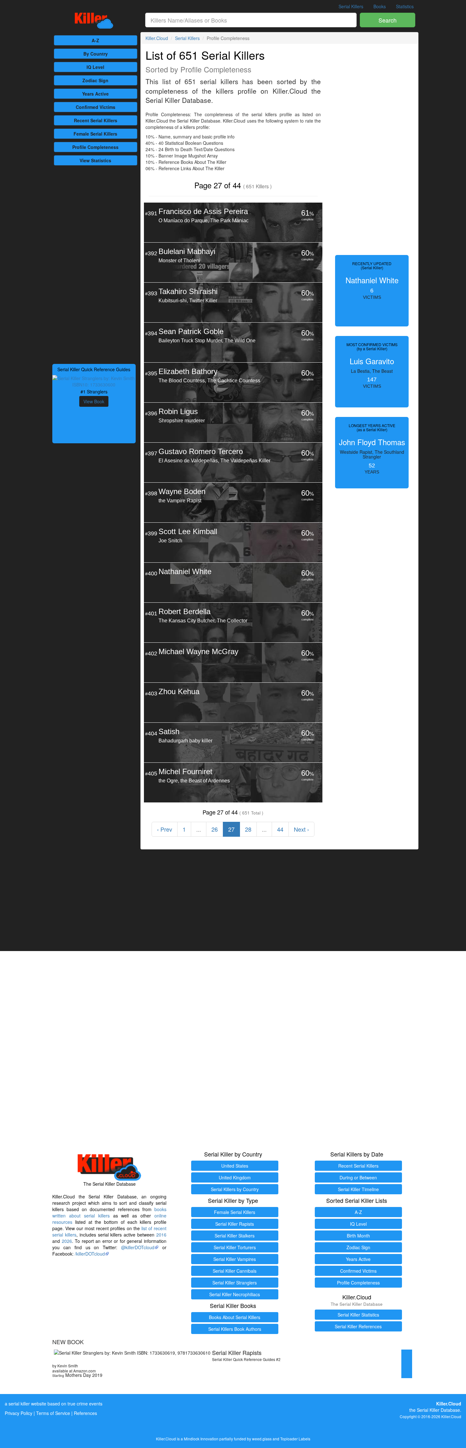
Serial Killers (351, 6)
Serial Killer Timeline (358, 1189)
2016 (161, 1234)
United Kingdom (235, 1177)
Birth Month (358, 1235)
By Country (95, 53)
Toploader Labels (295, 1438)
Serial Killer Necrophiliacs (234, 1294)
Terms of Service (53, 1413)
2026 (67, 1241)
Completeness (95, 147)
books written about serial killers (109, 1212)
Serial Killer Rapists (234, 1224)
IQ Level (95, 67)
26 (214, 829)
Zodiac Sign (95, 80)
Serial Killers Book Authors (234, 1329)
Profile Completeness (358, 1282)
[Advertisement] (94, 264)
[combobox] (251, 20)
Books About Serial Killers (234, 1317)
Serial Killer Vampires (234, 1259)
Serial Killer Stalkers (235, 1235)
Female (95, 134)
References (85, 1413)
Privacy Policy (18, 1413)
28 (248, 829)
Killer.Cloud (157, 38)
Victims (95, 107)
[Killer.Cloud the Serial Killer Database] (94, 21)
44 (280, 829)
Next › (301, 829)
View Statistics (95, 160)
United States (234, 1166)
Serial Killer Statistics (358, 1314)
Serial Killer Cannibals (234, 1271)
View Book (93, 401)
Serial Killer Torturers (235, 1247)
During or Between (358, 1177)
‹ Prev (164, 829)
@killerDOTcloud (137, 1247)
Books (379, 6)
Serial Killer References (358, 1326)
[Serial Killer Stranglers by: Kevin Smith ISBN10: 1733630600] (94, 381)
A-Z (95, 40)
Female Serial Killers (234, 1212)
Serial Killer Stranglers (234, 1282)
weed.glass (262, 1438)
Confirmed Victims (358, 1271)
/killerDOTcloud (90, 1253)
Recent (95, 120)
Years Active (95, 93)
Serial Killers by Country (235, 1189)
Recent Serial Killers (358, 1166)
